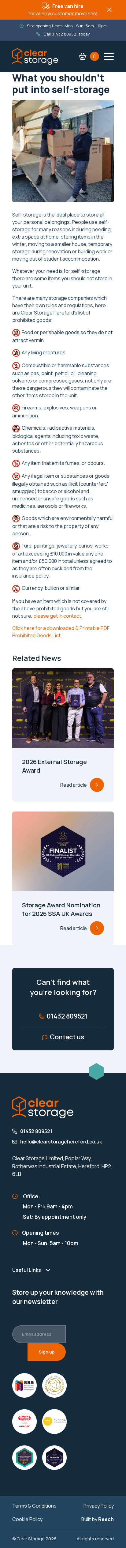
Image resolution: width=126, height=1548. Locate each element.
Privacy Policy (98, 1505)
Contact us (67, 1036)
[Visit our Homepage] (35, 55)
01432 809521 (65, 34)
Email (29, 1334)
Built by (97, 1519)
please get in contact (57, 615)
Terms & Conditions (34, 1505)
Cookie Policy (27, 1519)
